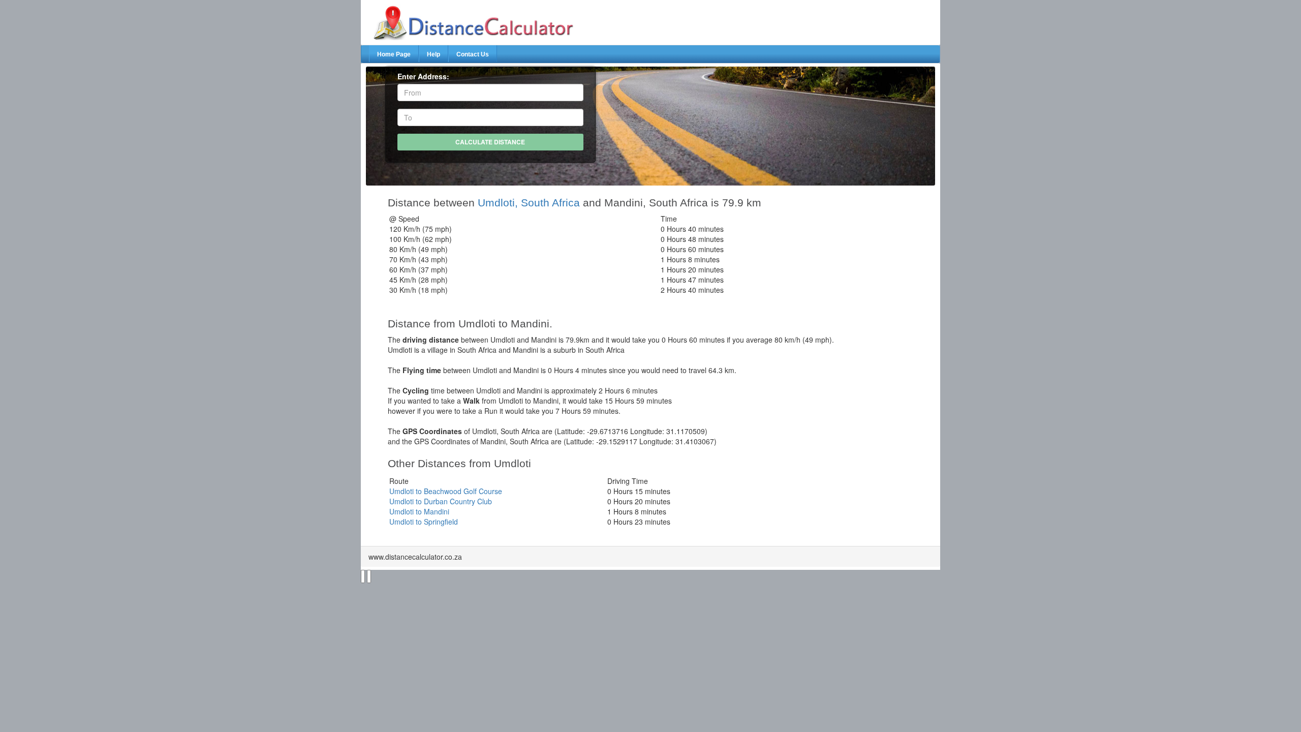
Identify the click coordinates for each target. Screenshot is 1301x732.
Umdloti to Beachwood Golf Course (445, 491)
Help (433, 54)
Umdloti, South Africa (529, 202)
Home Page (394, 54)
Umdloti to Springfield (423, 521)
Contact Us (472, 54)
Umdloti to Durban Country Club (440, 501)
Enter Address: (423, 76)
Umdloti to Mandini (419, 511)
